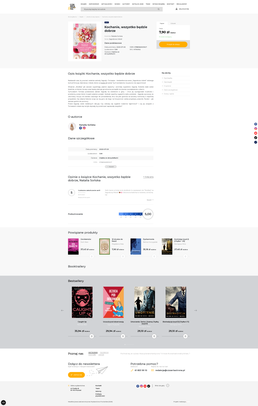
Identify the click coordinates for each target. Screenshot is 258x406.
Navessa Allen (82, 325)
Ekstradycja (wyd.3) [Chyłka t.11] (176, 322)
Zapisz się (78, 375)
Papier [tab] (162, 23)
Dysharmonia (148, 239)
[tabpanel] (82, 311)
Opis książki (168, 82)
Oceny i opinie (169, 94)
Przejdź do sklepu (173, 44)
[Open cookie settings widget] (3, 402)
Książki (84, 4)
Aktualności (106, 4)
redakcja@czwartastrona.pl (170, 370)
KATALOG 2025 (137, 4)
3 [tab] (128, 344)
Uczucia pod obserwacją (113, 322)
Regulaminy (182, 4)
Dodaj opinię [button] (149, 177)
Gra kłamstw (86, 239)
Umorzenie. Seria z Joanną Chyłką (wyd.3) (145, 323)
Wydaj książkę (158, 4)
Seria (106, 22)
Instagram (93, 352)
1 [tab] (124, 344)
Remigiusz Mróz (180, 244)
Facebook (104, 352)
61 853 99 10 (140, 370)
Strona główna (72, 17)
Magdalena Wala (118, 244)
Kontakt (170, 4)
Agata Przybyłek (113, 325)
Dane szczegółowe (171, 90)
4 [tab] (129, 344)
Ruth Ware (84, 242)
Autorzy (126, 4)
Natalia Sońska (117, 36)
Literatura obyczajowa (92, 17)
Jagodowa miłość (115, 39)
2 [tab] (126, 344)
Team (148, 4)
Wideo (117, 4)
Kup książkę (168, 78)
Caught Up (82, 322)
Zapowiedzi (94, 4)
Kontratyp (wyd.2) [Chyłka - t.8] (181, 240)
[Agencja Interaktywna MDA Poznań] (188, 401)
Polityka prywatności (100, 395)
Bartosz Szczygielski (150, 242)
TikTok (101, 355)
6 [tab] (133, 344)
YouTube (92, 355)
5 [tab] (131, 344)
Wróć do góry (160, 386)
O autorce (167, 86)
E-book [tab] (173, 23)
